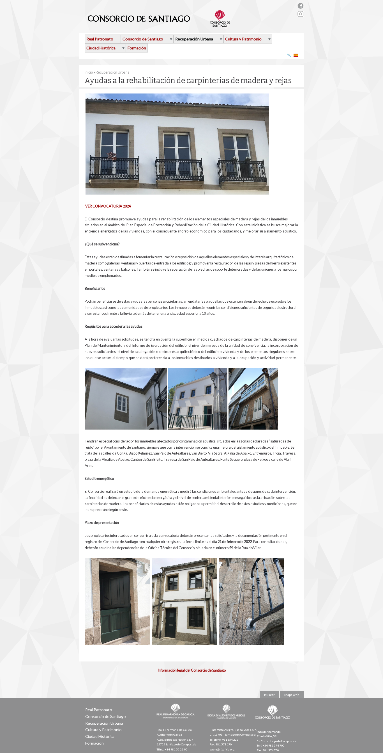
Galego (289, 55)
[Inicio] (159, 24)
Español (296, 55)
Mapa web (291, 695)
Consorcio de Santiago (143, 38)
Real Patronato (99, 38)
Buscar (269, 695)
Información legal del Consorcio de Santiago (192, 670)
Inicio (88, 72)
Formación (137, 47)
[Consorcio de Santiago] (273, 722)
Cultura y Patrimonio (243, 38)
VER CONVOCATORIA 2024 (108, 206)
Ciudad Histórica (101, 47)
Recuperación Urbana (194, 38)
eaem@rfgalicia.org (222, 749)
